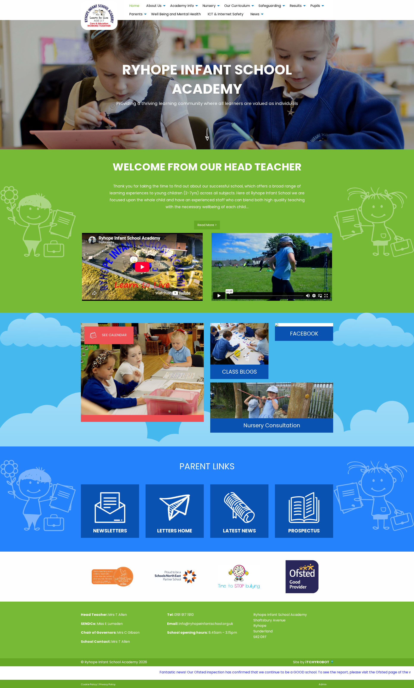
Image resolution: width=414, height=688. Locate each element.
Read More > (207, 225)
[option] (112, 576)
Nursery (209, 5)
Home (134, 5)
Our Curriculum (237, 5)
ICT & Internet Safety (225, 14)
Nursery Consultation (271, 425)
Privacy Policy (107, 684)
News (254, 14)
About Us (154, 5)
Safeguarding (270, 5)
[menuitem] (134, 6)
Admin (323, 684)
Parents (136, 14)
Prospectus (304, 530)
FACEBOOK (304, 333)
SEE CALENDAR (114, 334)
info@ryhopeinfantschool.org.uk (206, 623)
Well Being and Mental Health (176, 14)
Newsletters (110, 530)
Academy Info (182, 5)
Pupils (315, 5)
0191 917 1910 (184, 614)
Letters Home (174, 530)
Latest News (239, 530)
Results (296, 5)
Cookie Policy (89, 684)
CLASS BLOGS (239, 372)
